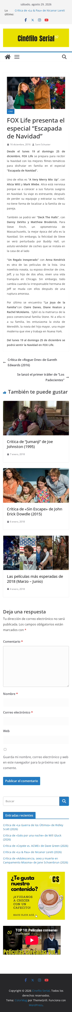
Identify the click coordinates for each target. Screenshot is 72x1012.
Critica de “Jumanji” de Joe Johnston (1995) (30, 444)
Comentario (13, 641)
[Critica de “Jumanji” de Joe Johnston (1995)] (36, 403)
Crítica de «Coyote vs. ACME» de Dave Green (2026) (35, 846)
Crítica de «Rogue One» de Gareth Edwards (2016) (32, 362)
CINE (10, 111)
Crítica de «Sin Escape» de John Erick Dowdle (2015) (34, 511)
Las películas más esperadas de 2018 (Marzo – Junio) (35, 579)
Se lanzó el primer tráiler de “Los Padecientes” (40, 377)
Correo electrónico (18, 712)
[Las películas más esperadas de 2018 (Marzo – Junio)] (36, 538)
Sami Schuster (42, 144)
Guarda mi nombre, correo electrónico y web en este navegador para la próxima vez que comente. (35, 762)
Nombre (10, 694)
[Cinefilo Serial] (7, 56)
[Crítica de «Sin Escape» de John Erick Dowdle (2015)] (36, 471)
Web (6, 731)
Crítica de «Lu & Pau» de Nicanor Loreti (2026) (32, 852)
